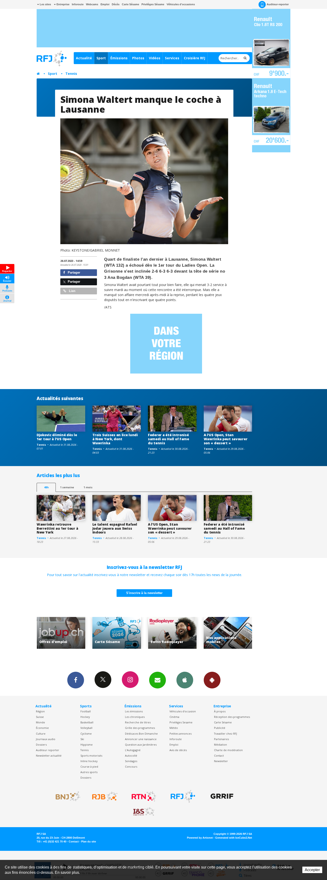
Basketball (86, 722)
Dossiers (41, 744)
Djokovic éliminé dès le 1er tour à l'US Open (57, 437)
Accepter (312, 870)
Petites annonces (180, 733)
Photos (138, 58)
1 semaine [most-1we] (67, 487)
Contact (219, 755)
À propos (220, 711)
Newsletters (157, 680)
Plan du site (88, 841)
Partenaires (221, 739)
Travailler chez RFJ (225, 733)
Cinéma (174, 716)
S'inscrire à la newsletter (144, 593)
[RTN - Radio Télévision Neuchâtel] (144, 796)
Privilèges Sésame (152, 4)
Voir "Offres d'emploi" (228, 633)
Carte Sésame (130, 4)
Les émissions (134, 711)
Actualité (84, 58)
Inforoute (78, 4)
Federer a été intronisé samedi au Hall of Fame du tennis (168, 439)
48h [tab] (46, 487)
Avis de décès (178, 750)
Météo (173, 727)
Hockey (85, 716)
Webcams (92, 4)
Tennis (71, 73)
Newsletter (221, 761)
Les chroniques (135, 716)
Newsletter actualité (49, 755)
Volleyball (86, 727)
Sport (101, 58)
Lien (71, 291)
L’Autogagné (133, 750)
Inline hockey (88, 761)
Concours (131, 766)
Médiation (220, 744)
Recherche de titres (138, 722)
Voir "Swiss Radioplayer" (116, 633)
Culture (40, 733)
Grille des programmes (140, 727)
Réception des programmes (232, 716)
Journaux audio (45, 739)
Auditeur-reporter (278, 4)
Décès (115, 4)
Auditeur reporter (47, 750)
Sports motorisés (91, 755)
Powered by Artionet (200, 837)
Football (85, 711)
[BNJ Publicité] (66, 796)
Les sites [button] (45, 4)
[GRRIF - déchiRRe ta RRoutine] (222, 796)
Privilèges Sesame (180, 722)
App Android (212, 680)
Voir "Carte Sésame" (61, 633)
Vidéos (154, 58)
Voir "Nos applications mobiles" (172, 633)
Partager (73, 272)
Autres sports (88, 772)
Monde (40, 722)
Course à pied (89, 766)
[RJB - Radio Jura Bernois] (105, 796)
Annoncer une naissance (141, 739)
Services (172, 58)
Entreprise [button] (62, 4)
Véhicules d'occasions (181, 4)
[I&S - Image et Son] (144, 811)
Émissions (119, 58)
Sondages (131, 761)
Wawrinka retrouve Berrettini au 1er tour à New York (57, 528)
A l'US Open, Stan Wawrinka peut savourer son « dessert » (226, 439)
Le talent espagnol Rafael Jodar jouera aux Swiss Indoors (114, 528)
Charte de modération (228, 750)
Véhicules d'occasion (182, 711)
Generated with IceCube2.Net (233, 837)
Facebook (75, 680)
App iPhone (184, 680)
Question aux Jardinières (141, 744)
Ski (82, 739)
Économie (42, 727)
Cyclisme (86, 733)
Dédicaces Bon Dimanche (141, 733)
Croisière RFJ (194, 58)
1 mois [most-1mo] (88, 487)
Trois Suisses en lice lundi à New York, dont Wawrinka (115, 439)
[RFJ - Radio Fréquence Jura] (183, 796)
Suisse (40, 716)
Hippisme (86, 744)
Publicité (219, 727)
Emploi (105, 4)
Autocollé (131, 755)
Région (40, 711)
